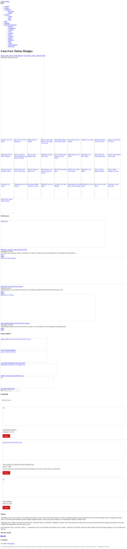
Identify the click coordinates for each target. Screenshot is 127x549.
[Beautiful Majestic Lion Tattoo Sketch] (61, 153)
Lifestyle (7, 15)
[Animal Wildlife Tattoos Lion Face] (34, 198)
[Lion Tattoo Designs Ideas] (34, 168)
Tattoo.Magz (18, 55)
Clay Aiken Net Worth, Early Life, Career (13, 363)
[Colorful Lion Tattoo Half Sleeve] (101, 168)
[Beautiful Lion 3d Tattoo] (74, 168)
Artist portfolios (12, 45)
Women (6, 8)
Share (2, 256)
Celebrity (11, 30)
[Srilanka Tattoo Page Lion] (114, 198)
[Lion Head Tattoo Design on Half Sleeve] (61, 168)
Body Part (11, 46)
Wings (10, 43)
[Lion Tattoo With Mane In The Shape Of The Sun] (47, 153)
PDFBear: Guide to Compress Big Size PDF (14, 249)
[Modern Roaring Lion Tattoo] (47, 168)
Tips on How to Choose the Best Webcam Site (18, 464)
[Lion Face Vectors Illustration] (21, 153)
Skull (9, 41)
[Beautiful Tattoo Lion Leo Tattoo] (101, 153)
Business (7, 23)
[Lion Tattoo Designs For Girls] (114, 183)
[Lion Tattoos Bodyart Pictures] (101, 183)
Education (11, 11)
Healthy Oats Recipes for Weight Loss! (12, 376)
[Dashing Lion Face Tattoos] (21, 198)
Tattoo (33, 55)
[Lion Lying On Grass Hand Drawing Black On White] (21, 168)
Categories (7, 10)
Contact (6, 6)
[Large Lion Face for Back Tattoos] (7, 183)
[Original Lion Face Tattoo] (87, 198)
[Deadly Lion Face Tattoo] (47, 198)
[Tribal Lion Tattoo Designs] (61, 198)
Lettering (10, 36)
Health (10, 13)
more (2, 254)
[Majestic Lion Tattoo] (87, 183)
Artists (10, 16)
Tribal (10, 35)
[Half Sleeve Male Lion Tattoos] (74, 183)
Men (5, 21)
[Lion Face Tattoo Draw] (101, 198)
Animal (10, 26)
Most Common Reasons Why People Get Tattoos (15, 323)
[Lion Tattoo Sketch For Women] (114, 168)
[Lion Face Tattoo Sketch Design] (7, 212)
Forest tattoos (7, 501)
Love (9, 31)
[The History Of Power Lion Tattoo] (21, 183)
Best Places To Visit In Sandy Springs (12, 286)
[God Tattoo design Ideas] (61, 183)
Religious (11, 40)
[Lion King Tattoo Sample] (74, 153)
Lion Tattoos (27, 55)
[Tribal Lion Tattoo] (87, 153)
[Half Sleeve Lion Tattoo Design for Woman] (47, 183)
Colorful (10, 33)
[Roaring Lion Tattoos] (34, 153)
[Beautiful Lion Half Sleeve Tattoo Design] (74, 198)
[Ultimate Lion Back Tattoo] (87, 168)
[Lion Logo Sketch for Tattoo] (114, 153)
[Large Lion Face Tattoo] (7, 153)
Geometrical (11, 28)
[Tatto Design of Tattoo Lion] (34, 183)
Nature (10, 38)
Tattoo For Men (40, 55)
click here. (12, 543)
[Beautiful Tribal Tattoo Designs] (7, 168)
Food (9, 18)
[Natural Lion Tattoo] (7, 198)
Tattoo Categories (11, 25)
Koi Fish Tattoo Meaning (8, 350)
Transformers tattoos (9, 430)
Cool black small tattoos (8, 388)
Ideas (9, 20)
